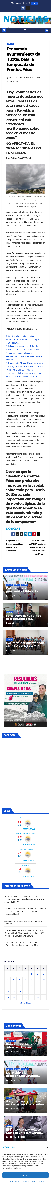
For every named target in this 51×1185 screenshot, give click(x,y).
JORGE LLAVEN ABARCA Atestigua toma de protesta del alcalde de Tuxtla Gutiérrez (36, 547)
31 (43, 997)
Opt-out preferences (13, 1181)
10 (43, 980)
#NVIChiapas (13, 81)
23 (37, 991)
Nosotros (41, 1181)
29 (31, 997)
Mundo (9, 1097)
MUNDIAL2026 (11, 1041)
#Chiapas (39, 78)
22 (31, 991)
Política (25, 585)
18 (7, 991)
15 (31, 986)
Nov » (28, 1003)
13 (19, 986)
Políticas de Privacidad (29, 1181)
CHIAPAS (10, 43)
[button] (47, 1147)
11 (7, 986)
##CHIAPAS (28, 78)
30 (37, 997)
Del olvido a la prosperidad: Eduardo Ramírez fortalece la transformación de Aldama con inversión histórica (22, 349)
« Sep (22, 1003)
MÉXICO (16, 585)
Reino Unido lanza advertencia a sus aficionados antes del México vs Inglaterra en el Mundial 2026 (25, 339)
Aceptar (25, 1175)
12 (13, 986)
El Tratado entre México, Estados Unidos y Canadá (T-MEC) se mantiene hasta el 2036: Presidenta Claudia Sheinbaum (25, 366)
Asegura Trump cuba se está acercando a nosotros (25, 1102)
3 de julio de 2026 (17, 1052)
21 (25, 991)
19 (13, 991)
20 (19, 991)
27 (19, 997)
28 (25, 997)
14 (25, 986)
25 (7, 997)
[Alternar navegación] (25, 30)
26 (13, 997)
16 (37, 986)
